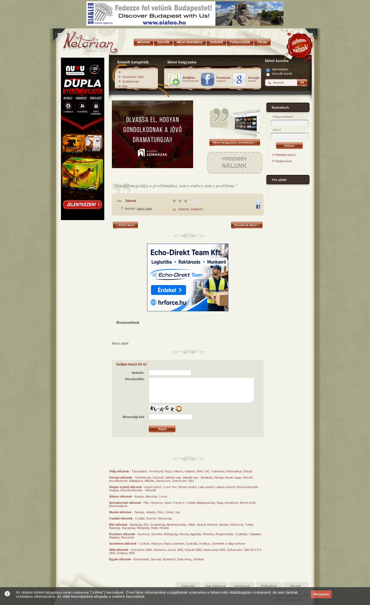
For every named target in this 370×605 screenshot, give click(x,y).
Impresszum (242, 585)
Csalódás (241, 534)
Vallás (192, 524)
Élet (124, 86)
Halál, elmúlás (160, 527)
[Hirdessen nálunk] (300, 44)
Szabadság (157, 524)
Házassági (165, 518)
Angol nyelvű (152, 487)
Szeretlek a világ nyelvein (228, 543)
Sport (167, 502)
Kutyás (139, 496)
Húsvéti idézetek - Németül (138, 490)
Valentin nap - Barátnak (197, 477)
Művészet (236, 524)
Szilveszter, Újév (183, 480)
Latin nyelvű (206, 487)
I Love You (170, 487)
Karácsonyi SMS (214, 549)
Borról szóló (248, 502)
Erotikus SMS (126, 553)
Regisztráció (283, 161)
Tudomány (218, 471)
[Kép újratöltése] (179, 408)
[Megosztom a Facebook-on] (258, 207)
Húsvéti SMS (193, 549)
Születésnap (130, 81)
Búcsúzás (127, 537)
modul (253, 79)
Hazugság (128, 527)
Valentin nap (173, 477)
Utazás (247, 471)
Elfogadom (321, 594)
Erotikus (204, 543)
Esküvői (158, 477)
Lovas (163, 496)
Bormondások (118, 506)
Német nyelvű (187, 487)
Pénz (160, 512)
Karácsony (163, 480)
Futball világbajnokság (200, 502)
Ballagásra (136, 480)
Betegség (143, 527)
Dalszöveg (184, 559)
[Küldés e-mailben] (258, 201)
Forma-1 (178, 502)
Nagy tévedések (227, 502)
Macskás (151, 496)
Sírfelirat (198, 559)
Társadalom (139, 471)
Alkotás (224, 524)
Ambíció (212, 524)
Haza (168, 471)
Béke (200, 471)
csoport (223, 79)
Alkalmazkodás (176, 524)
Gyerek (151, 518)
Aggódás (196, 534)
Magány (114, 537)
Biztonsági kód (133, 416)
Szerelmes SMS (133, 77)
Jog (177, 512)
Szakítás (192, 543)
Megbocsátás (224, 534)
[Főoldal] (82, 40)
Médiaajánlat (269, 585)
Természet (156, 471)
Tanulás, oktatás (145, 512)
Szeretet (156, 534)
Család (139, 518)
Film (146, 502)
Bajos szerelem (174, 543)
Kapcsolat (188, 585)
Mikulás (150, 480)
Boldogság (171, 534)
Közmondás (141, 559)
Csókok (144, 543)
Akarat (201, 524)
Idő (207, 471)
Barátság (136, 524)
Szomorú (144, 534)
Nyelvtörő (169, 559)
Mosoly (184, 534)
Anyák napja (233, 477)
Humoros (157, 502)
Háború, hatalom (190, 209)
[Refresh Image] (179, 411)
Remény (208, 534)
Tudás (249, 524)
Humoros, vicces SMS (168, 549)
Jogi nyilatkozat (215, 585)
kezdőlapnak (191, 79)
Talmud (130, 201)
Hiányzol (157, 543)
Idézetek (295, 585)
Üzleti (169, 512)
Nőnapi (218, 477)
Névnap (156, 559)
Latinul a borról (225, 487)
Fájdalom (255, 534)
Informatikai (233, 471)
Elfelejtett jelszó (285, 154)
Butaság (114, 527)
